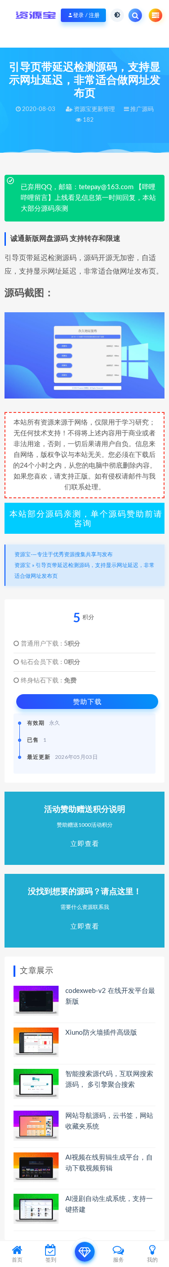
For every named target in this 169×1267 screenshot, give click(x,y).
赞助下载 (87, 701)
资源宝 (22, 565)
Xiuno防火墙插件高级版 (101, 1032)
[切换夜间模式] (117, 15)
